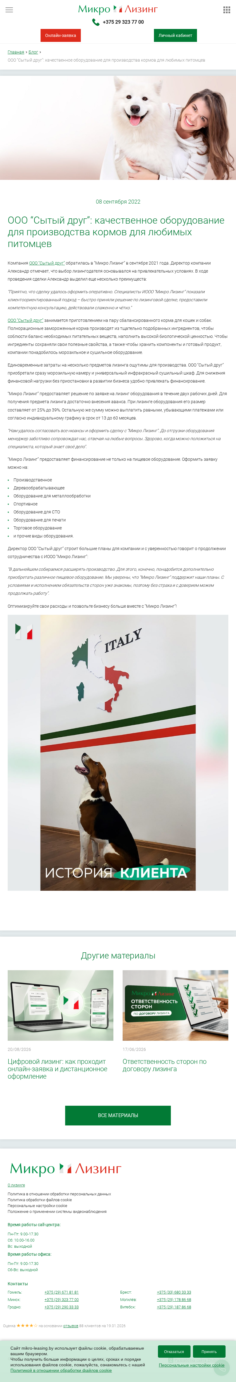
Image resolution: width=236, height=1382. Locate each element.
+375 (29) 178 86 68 (174, 1299)
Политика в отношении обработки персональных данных (59, 1194)
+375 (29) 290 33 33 (62, 1307)
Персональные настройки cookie (37, 1205)
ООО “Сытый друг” (47, 263)
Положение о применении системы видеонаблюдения (57, 1211)
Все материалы (118, 1115)
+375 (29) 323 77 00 (62, 1299)
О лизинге (16, 1185)
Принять (209, 1352)
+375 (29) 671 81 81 (62, 1292)
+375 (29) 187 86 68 (174, 1307)
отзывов (70, 1326)
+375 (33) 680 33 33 (174, 1292)
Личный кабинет (175, 35)
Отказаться (174, 1352)
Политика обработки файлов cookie (40, 1200)
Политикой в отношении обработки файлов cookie (61, 1370)
